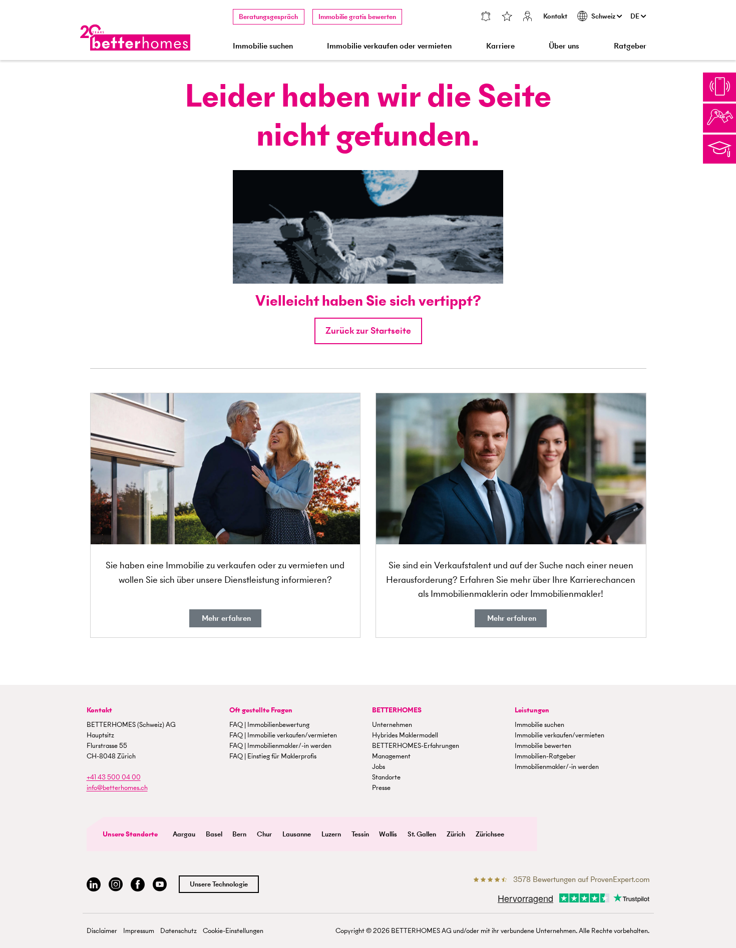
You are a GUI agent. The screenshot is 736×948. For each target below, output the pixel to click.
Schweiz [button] (604, 16)
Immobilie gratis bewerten (357, 17)
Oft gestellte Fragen (260, 710)
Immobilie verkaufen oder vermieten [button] (389, 46)
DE (635, 16)
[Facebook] (138, 884)
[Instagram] (116, 884)
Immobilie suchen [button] (263, 46)
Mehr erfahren (225, 618)
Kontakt (555, 16)
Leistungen (532, 710)
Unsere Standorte (130, 834)
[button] (368, 331)
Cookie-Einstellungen (233, 930)
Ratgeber (630, 46)
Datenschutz (178, 930)
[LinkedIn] (94, 884)
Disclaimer (102, 930)
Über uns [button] (564, 46)
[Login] (528, 17)
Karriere (500, 46)
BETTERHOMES (397, 710)
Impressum (138, 930)
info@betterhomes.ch (117, 787)
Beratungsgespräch (268, 17)
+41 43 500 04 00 (114, 777)
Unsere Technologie (219, 884)
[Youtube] (160, 884)
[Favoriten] (507, 17)
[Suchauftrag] (485, 17)
